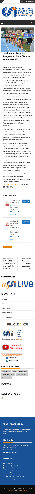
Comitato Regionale (7, 312)
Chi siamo (4, 299)
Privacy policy (8, 470)
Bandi (14, 371)
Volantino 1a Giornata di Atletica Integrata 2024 (15, 205)
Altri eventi (7, 247)
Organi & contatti (6, 308)
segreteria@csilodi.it (11, 466)
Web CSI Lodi (6, 61)
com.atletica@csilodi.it (11, 184)
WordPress (24, 490)
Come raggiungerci (10, 452)
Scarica (26, 201)
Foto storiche (23, 371)
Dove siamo (5, 303)
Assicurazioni (6, 371)
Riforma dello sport (8, 374)
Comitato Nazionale (7, 317)
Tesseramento (7, 378)
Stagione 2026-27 (22, 374)
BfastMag (10, 490)
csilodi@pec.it (8, 468)
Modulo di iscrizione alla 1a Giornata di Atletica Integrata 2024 (14, 227)
